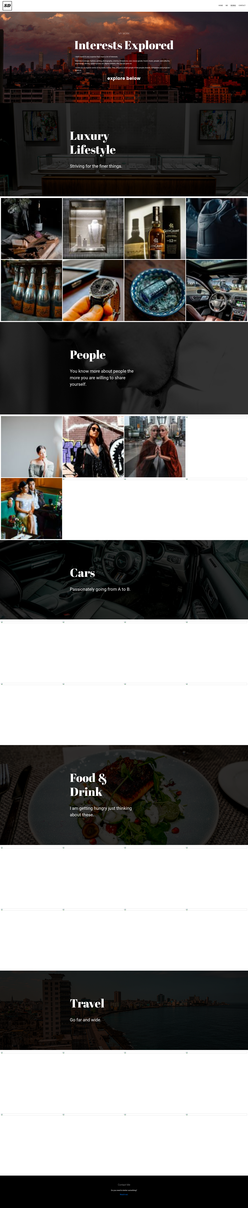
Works (233, 5)
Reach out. (124, 1194)
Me (227, 5)
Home (221, 5)
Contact (242, 5)
